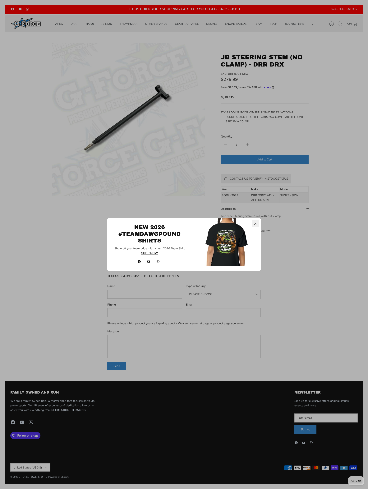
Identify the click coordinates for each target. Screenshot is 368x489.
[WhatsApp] (158, 261)
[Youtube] (148, 261)
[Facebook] (139, 261)
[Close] (255, 223)
